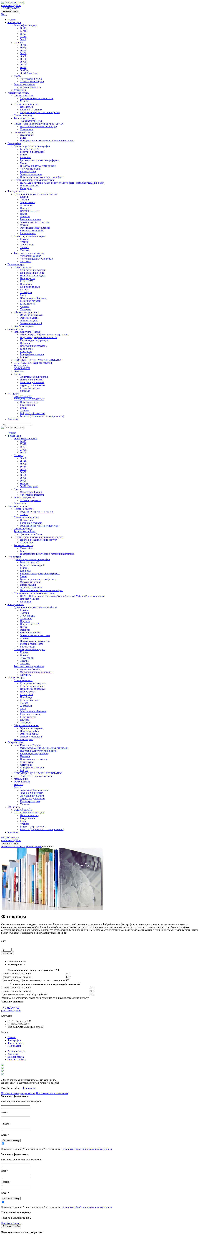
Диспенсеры (26, 348)
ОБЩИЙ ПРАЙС (23, 396)
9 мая (23, 295)
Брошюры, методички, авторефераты (40, 160)
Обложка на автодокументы (35, 227)
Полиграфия (14, 143)
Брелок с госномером (31, 230)
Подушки (25, 208)
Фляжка (24, 241)
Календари (26, 188)
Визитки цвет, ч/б (29, 149)
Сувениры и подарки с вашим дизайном (35, 194)
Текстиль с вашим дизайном (29, 253)
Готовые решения (23, 267)
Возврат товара (16, 1056)
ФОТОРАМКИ (22, 368)
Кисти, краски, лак (30, 388)
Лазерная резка (15, 329)
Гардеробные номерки (32, 354)
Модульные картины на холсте (36, 98)
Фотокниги (20, 90)
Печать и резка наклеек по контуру (38, 126)
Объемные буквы (29, 320)
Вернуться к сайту (11, 1226)
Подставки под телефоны (33, 346)
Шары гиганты (28, 303)
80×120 (24, 70)
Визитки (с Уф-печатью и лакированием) (42, 416)
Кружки (24, 196)
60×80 (23, 61)
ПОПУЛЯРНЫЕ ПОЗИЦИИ (29, 399)
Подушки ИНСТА (30, 211)
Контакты (13, 419)
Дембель (24, 306)
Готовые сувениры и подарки (29, 236)
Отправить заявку (10, 1140)
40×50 (23, 50)
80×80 (23, 67)
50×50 (23, 53)
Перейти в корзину (11, 1223)
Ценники (25, 343)
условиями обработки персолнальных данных (87, 1149)
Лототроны (26, 351)
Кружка (24, 239)
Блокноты (25, 157)
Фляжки (24, 225)
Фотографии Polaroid (31, 78)
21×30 (23, 36)
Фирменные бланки (30, 168)
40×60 (23, 56)
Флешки (24, 410)
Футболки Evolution (30, 256)
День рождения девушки (33, 270)
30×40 (23, 39)
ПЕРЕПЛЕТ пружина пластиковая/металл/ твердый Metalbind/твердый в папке (62, 182)
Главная (12, 19)
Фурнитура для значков (32, 385)
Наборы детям (27, 278)
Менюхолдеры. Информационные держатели (44, 334)
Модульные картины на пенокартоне (40, 112)
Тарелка (24, 247)
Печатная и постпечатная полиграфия (34, 180)
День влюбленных (30, 286)
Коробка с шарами (23, 326)
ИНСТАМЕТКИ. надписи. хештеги (33, 362)
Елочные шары (28, 233)
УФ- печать (14, 393)
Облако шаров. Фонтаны (33, 298)
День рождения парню (32, 272)
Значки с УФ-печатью (31, 379)
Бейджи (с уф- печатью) (32, 413)
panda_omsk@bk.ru (11, 5)
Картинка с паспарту (31, 109)
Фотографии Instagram (32, 81)
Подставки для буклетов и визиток (38, 337)
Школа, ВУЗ (26, 281)
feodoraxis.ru (29, 1088)
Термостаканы (27, 202)
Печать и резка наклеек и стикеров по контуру (38, 123)
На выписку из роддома (32, 275)
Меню (23, 163)
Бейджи (24, 154)
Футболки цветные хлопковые (36, 258)
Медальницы (21, 365)
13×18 (23, 31)
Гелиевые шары (16, 264)
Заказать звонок (10, 11)
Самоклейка (26, 135)
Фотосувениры (16, 191)
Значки (17, 374)
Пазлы (23, 213)
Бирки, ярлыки (28, 171)
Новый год (26, 284)
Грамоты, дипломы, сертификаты (38, 166)
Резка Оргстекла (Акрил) (27, 331)
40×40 (23, 47)
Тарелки (24, 199)
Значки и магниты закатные (35, 222)
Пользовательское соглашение (52, 1093)
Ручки (23, 407)
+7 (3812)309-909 (10, 8)
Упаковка (25, 391)
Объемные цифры (29, 317)
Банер (23, 137)
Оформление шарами (31, 315)
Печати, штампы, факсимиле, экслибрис (41, 177)
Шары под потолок (30, 301)
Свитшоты (25, 261)
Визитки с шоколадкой (32, 151)
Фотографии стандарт (25, 25)
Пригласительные (29, 185)
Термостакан (27, 244)
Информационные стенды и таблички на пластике (47, 140)
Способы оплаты (17, 1059)
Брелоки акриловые (30, 219)
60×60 (23, 59)
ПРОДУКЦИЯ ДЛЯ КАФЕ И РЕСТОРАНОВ (38, 360)
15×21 (23, 33)
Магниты (25, 216)
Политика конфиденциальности (18, 1093)
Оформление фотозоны (26, 312)
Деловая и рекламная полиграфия (32, 146)
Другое (17, 76)
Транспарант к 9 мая (24, 118)
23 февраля (26, 292)
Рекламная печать (23, 132)
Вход (4, 14)
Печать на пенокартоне (26, 104)
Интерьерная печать (18, 92)
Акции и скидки (16, 1051)
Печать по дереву (23, 115)
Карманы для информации (34, 340)
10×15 (23, 28)
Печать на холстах (23, 95)
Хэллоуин (25, 309)
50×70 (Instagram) (29, 73)
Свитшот (25, 250)
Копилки (18, 371)
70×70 (23, 64)
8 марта (24, 289)
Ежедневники (27, 405)
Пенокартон (26, 106)
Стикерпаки (26, 129)
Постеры (18, 42)
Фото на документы (24, 84)
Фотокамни (26, 205)
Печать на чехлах (29, 402)
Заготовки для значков (32, 382)
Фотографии (14, 22)
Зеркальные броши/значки (34, 376)
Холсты (24, 101)
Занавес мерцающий (31, 323)
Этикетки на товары (31, 174)
